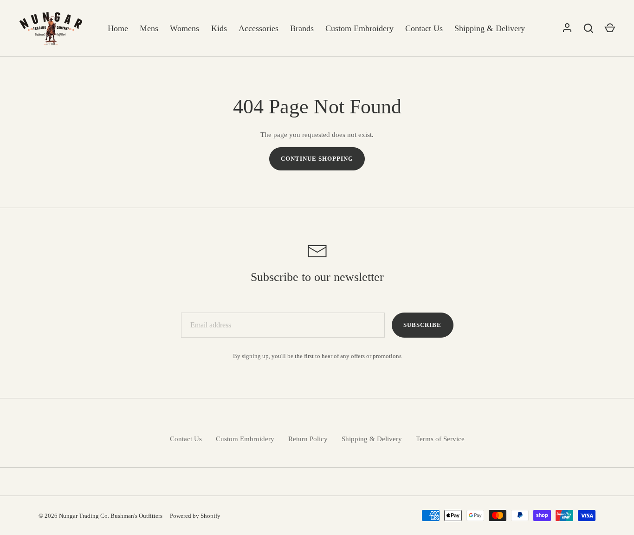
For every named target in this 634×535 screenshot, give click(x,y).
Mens (149, 28)
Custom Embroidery (359, 28)
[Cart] (610, 28)
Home (118, 28)
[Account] (567, 28)
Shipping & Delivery (489, 28)
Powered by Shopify (195, 515)
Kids (219, 28)
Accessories (258, 28)
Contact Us (424, 28)
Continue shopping (317, 158)
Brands (302, 28)
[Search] (588, 28)
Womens (184, 28)
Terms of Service (440, 439)
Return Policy (308, 439)
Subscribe (422, 324)
